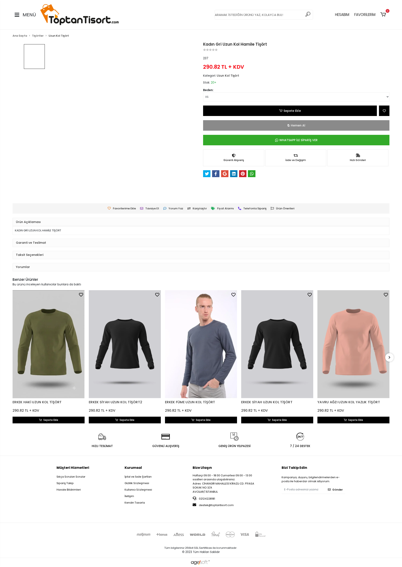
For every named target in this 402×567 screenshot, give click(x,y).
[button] (383, 14)
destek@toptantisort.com (216, 505)
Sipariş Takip (65, 483)
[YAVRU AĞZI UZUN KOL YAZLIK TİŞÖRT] (353, 344)
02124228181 (206, 499)
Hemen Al (298, 125)
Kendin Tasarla (135, 503)
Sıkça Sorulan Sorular (71, 477)
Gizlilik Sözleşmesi (137, 483)
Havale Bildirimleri (69, 490)
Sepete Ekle (292, 111)
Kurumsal (133, 467)
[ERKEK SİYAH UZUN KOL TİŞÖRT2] (125, 344)
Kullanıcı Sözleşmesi (138, 490)
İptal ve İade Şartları (138, 477)
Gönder (337, 490)
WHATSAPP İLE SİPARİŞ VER (298, 140)
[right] (389, 357)
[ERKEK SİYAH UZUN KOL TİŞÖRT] (277, 344)
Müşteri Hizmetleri (73, 467)
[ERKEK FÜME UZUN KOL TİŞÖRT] (201, 344)
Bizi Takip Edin (294, 467)
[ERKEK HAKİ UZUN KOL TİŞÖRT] (49, 344)
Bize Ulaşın (202, 467)
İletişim (129, 496)
